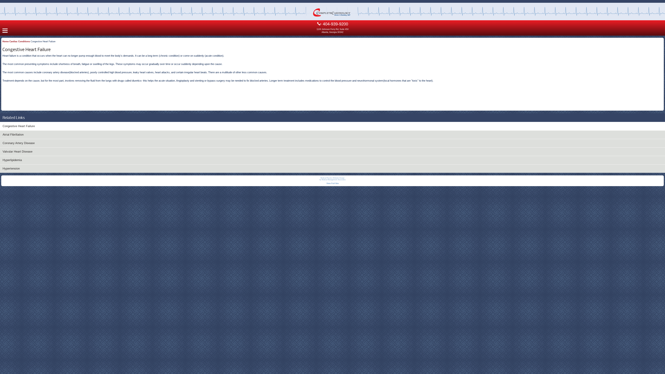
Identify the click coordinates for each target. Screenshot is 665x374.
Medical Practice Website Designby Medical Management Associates (333, 179)
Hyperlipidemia (12, 160)
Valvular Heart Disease (17, 151)
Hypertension (11, 168)
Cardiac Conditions (19, 41)
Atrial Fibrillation (13, 134)
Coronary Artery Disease (19, 143)
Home (5, 41)
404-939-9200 (335, 24)
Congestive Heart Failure (19, 126)
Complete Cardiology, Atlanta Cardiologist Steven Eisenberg (332, 12)
